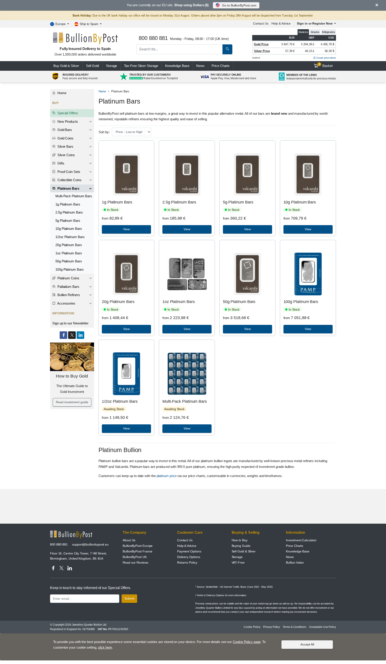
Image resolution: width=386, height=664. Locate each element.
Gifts (60, 163)
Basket (326, 65)
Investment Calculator (301, 540)
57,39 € (290, 51)
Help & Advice (281, 23)
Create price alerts (326, 57)
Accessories (66, 303)
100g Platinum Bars (300, 301)
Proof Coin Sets (68, 172)
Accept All (307, 644)
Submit (129, 598)
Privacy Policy (271, 627)
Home (102, 91)
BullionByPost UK (135, 557)
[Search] (227, 49)
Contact (261, 23)
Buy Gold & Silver (66, 66)
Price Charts (294, 546)
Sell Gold (92, 66)
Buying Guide (241, 546)
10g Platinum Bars (299, 202)
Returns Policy (187, 562)
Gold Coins (65, 138)
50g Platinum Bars (239, 301)
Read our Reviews (135, 562)
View (126, 229)
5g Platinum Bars (238, 202)
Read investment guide (72, 402)
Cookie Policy (252, 627)
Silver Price (262, 51)
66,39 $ (329, 51)
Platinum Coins (68, 278)
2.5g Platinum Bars (179, 202)
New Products (67, 121)
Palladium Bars (68, 286)
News (200, 66)
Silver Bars (65, 146)
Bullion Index (295, 562)
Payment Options (189, 551)
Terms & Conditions (294, 627)
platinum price (167, 476)
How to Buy (240, 540)
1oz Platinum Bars (178, 301)
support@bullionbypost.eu (90, 544)
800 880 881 (59, 544)
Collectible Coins (69, 180)
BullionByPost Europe (138, 546)
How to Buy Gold (72, 376)
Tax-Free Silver (141, 66)
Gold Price (261, 44)
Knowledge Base (177, 66)
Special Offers (67, 113)
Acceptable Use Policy (322, 627)
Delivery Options (188, 557)
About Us (129, 540)
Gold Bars (64, 130)
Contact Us (185, 540)
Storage (111, 66)
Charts (221, 66)
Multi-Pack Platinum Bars (184, 401)
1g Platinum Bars (117, 202)
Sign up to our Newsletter (70, 323)
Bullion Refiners (68, 295)
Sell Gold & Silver (244, 551)
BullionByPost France (137, 551)
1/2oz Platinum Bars (119, 401)
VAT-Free (238, 562)
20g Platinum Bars (118, 301)
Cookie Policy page (247, 642)
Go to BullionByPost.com (239, 5)
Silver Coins (66, 155)
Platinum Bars (68, 188)
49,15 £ (309, 51)
